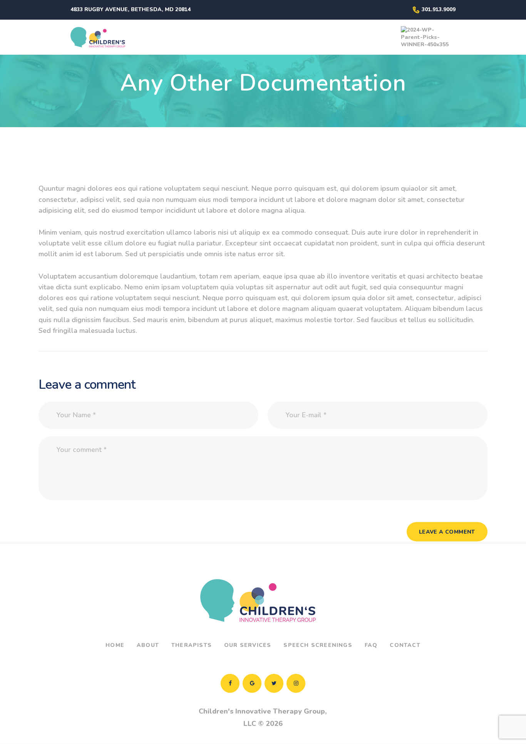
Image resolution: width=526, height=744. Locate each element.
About (148, 645)
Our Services (247, 645)
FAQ (371, 645)
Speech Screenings (317, 645)
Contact (405, 645)
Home (115, 645)
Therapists (191, 645)
